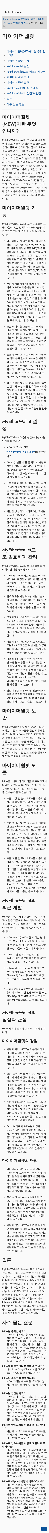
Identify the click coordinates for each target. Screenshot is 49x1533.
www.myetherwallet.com (21, 452)
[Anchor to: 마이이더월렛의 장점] (41, 1040)
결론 (9, 99)
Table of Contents (13, 12)
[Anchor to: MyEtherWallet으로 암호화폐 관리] (44, 553)
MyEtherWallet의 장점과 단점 (24, 93)
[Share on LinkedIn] (15, 43)
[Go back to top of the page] (44, 1529)
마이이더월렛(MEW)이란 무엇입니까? (26, 53)
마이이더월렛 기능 (18, 61)
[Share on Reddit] (20, 43)
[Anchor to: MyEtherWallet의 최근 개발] (44, 904)
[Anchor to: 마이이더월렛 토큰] (44, 769)
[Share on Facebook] (4, 43)
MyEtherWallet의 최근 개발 (22, 88)
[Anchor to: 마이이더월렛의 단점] (41, 1160)
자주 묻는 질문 (15, 104)
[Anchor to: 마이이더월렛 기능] (44, 211)
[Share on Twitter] (10, 43)
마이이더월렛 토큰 (18, 83)
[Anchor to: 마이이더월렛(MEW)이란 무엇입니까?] (44, 124)
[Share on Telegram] (30, 43)
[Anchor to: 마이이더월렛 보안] (44, 714)
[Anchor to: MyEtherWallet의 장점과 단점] (44, 1016)
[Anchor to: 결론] (15, 1260)
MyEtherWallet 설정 (18, 66)
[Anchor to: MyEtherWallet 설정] (44, 425)
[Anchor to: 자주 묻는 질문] (37, 1322)
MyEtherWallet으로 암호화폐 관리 (26, 72)
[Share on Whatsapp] (25, 43)
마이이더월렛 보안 (18, 77)
